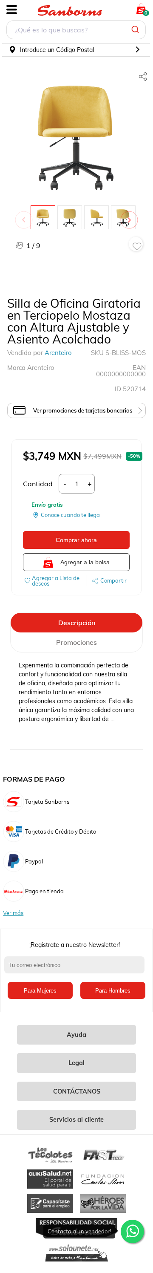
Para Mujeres (40, 990)
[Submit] (136, 30)
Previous (25, 215)
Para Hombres (112, 990)
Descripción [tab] (76, 622)
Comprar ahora (76, 540)
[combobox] (76, 30)
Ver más (13, 913)
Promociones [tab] (76, 642)
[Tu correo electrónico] (76, 969)
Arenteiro (58, 353)
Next (131, 215)
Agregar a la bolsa (85, 562)
